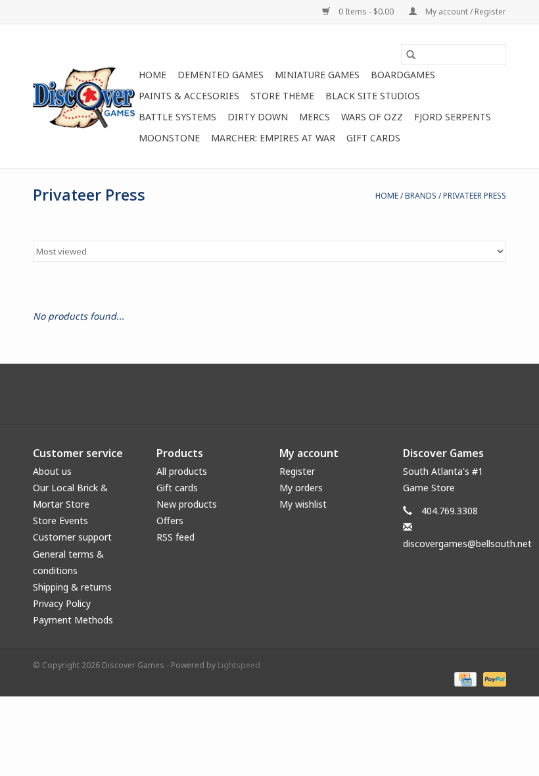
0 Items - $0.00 (366, 11)
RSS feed (175, 537)
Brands (420, 195)
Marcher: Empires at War (273, 138)
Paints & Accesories (189, 95)
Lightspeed (239, 665)
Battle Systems (177, 116)
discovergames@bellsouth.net (467, 543)
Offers (169, 520)
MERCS (314, 116)
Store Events (60, 520)
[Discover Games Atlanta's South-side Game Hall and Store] (84, 96)
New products (186, 504)
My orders (301, 487)
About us (52, 471)
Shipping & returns (72, 587)
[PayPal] (492, 678)
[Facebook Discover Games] (269, 393)
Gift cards (373, 138)
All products (181, 471)
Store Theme (282, 95)
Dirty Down (257, 116)
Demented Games (220, 74)
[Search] (411, 54)
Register (297, 471)
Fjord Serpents (452, 116)
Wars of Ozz (372, 116)
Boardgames (403, 74)
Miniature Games (317, 74)
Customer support (72, 537)
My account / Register (464, 11)
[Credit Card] (464, 678)
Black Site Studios (372, 95)
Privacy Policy (62, 603)
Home (152, 74)
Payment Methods (73, 620)
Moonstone (169, 138)
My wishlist (303, 504)
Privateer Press (474, 195)
